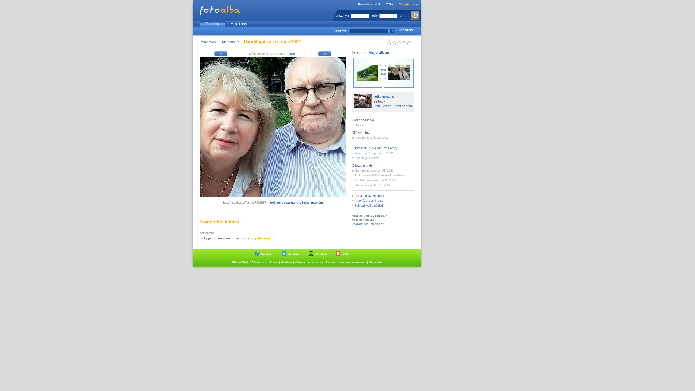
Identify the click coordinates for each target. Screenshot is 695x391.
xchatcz (266, 253)
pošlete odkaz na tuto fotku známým (296, 202)
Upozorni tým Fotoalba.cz (368, 223)
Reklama (286, 262)
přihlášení (262, 238)
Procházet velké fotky (369, 200)
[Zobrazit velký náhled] (273, 195)
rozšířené (406, 30)
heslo (374, 15)
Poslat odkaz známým (369, 195)
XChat (390, 4)
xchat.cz (321, 253)
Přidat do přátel (403, 106)
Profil (377, 106)
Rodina (291, 53)
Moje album (230, 42)
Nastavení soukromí (352, 262)
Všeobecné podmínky (309, 262)
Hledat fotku (340, 31)
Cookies (331, 262)
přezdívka (342, 15)
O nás (274, 262)
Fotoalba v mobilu (369, 4)
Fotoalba (212, 24)
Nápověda (375, 262)
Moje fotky (238, 24)
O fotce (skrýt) (362, 166)
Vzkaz (387, 106)
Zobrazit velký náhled (369, 205)
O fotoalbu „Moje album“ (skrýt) (374, 148)
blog (345, 253)
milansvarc (209, 42)
